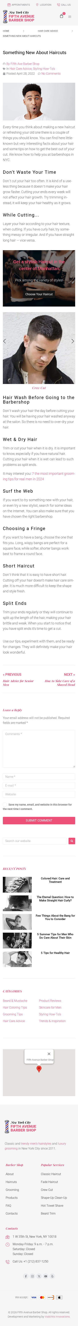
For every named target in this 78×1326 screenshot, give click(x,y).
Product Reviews (50, 1001)
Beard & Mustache (15, 1001)
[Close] (49, 1053)
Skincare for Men (50, 1007)
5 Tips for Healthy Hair (55, 953)
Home (6, 31)
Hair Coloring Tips (15, 1007)
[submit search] (72, 841)
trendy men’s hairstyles (36, 1143)
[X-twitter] (39, 1276)
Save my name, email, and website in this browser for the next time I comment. (37, 806)
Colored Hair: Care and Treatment (55, 880)
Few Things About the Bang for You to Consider (55, 917)
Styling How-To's (44, 68)
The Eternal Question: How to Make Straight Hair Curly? (55, 898)
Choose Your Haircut (39, 294)
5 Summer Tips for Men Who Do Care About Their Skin (55, 936)
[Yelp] (52, 1276)
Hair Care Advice (48, 31)
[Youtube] (45, 1276)
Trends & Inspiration (52, 1021)
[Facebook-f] (26, 1276)
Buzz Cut (39, 388)
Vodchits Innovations (57, 1316)
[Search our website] (35, 841)
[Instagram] (32, 1276)
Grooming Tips (13, 1014)
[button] (69, 16)
